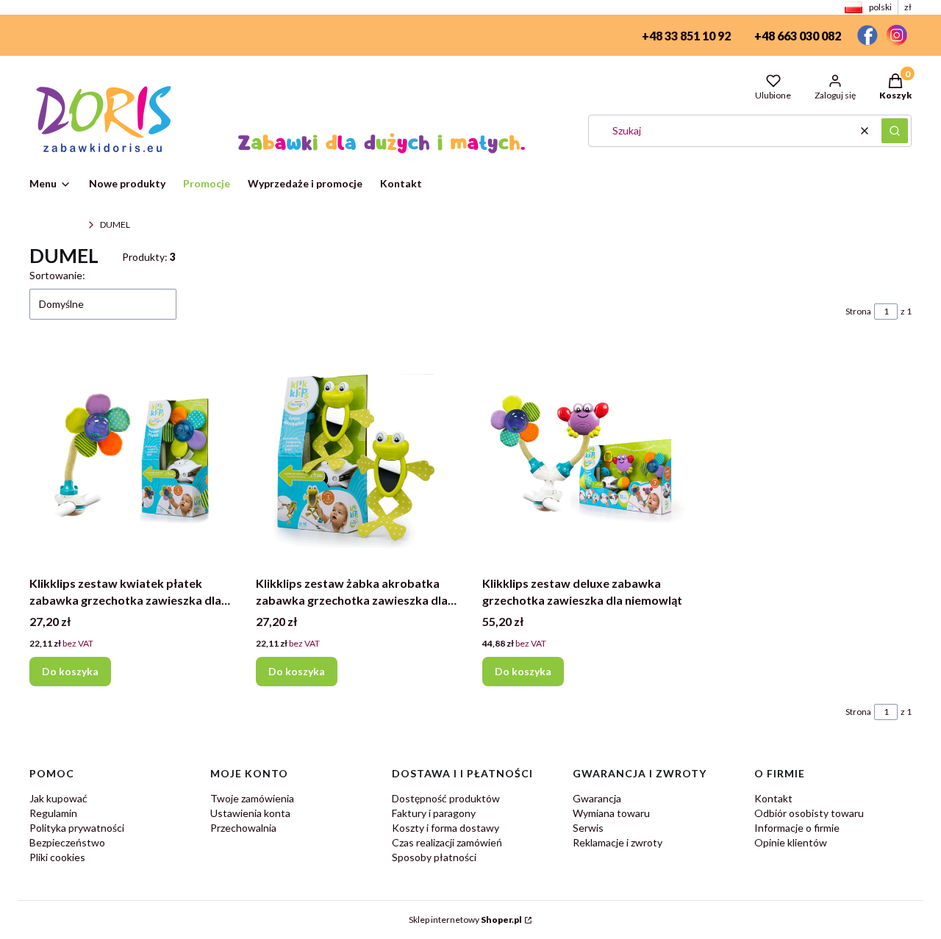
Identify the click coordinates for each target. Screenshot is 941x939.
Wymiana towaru (611, 813)
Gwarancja (597, 798)
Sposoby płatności (434, 857)
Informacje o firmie (797, 827)
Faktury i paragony (434, 813)
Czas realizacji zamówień (447, 842)
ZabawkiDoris (55, 224)
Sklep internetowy (465, 919)
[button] (894, 130)
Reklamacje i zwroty (617, 842)
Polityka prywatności (76, 827)
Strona (858, 311)
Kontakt (773, 798)
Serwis (588, 827)
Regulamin (53, 813)
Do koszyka (70, 671)
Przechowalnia (243, 827)
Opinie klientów (790, 842)
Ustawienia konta (250, 813)
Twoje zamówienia (252, 798)
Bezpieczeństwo (67, 842)
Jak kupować (58, 798)
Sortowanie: (57, 275)
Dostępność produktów (446, 798)
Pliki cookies (57, 857)
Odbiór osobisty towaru (809, 813)
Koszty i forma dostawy (445, 827)
